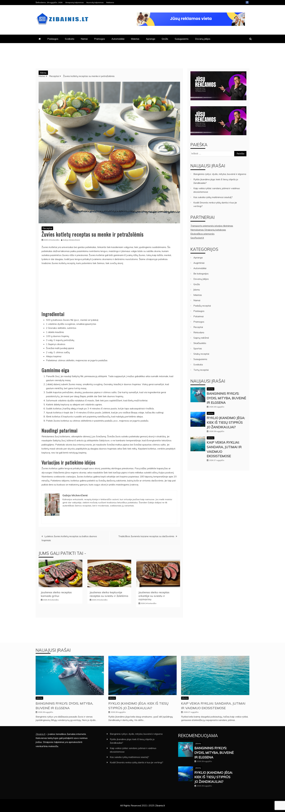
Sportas (197, 348)
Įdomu (196, 289)
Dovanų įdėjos (202, 38)
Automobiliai (117, 38)
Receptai (47, 228)
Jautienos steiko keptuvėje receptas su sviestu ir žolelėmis (109, 594)
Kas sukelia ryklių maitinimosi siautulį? (213, 197)
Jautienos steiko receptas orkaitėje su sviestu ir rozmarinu (153, 596)
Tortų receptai (201, 369)
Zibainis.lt (40, 734)
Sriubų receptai (201, 353)
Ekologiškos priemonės (202, 233)
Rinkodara (198, 332)
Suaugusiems (182, 38)
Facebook (247, 2)
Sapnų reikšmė (201, 337)
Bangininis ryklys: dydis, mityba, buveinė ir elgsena (219, 174)
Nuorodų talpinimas (95, 2)
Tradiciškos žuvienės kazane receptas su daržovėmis (146, 536)
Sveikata (69, 38)
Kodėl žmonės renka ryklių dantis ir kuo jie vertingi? (136, 762)
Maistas (135, 38)
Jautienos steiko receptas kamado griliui (56, 594)
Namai (84, 38)
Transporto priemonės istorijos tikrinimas (211, 225)
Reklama (110, 2)
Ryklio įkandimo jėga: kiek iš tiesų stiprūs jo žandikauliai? (226, 422)
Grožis (165, 38)
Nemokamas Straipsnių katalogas (208, 229)
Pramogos (99, 38)
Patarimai (198, 316)
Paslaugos (52, 38)
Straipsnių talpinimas (74, 2)
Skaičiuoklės (199, 343)
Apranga (150, 38)
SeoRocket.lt (197, 237)
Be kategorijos (201, 273)
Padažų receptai (202, 305)
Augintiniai (198, 262)
